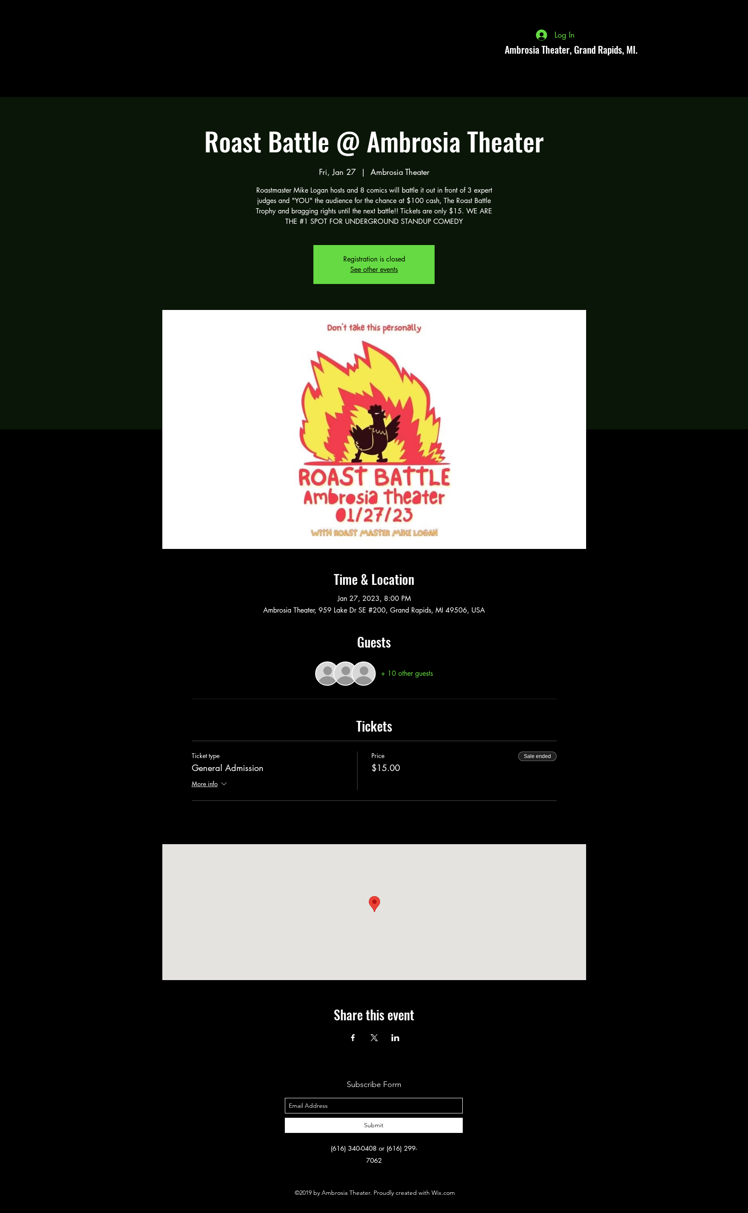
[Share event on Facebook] (353, 1037)
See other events (374, 269)
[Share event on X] (374, 1037)
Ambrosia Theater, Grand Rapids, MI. (571, 49)
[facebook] (674, 49)
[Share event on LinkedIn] (395, 1037)
